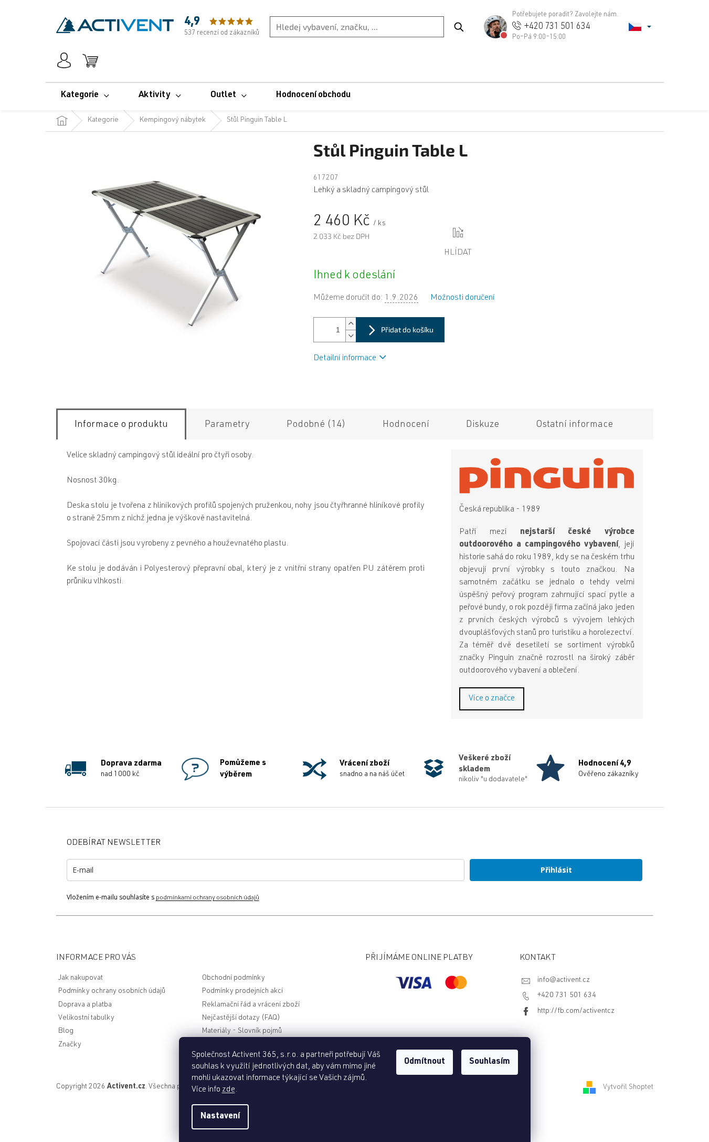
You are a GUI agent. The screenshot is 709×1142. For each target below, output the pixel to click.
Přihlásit (556, 870)
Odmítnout (424, 1062)
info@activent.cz (563, 980)
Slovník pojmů (260, 1031)
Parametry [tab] (227, 424)
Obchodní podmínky (233, 978)
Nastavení (220, 1117)
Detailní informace (344, 358)
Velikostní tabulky (86, 1018)
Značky (69, 1045)
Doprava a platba (85, 1005)
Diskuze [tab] (482, 424)
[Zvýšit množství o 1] (350, 324)
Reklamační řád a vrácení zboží (251, 1005)
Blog (65, 1031)
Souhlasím (489, 1062)
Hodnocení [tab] (406, 424)
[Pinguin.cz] (546, 476)
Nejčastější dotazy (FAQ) (241, 1018)
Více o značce (492, 699)
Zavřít (492, 233)
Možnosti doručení (462, 298)
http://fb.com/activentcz (576, 1011)
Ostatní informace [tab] (574, 424)
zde (228, 1090)
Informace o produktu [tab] (121, 424)
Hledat (458, 26)
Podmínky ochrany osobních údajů (111, 991)
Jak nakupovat (80, 978)
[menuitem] (85, 95)
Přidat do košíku (407, 329)
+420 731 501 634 (566, 995)
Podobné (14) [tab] (316, 424)
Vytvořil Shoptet (628, 1087)
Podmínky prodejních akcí (242, 991)
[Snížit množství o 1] (350, 336)
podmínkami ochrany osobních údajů (207, 898)
